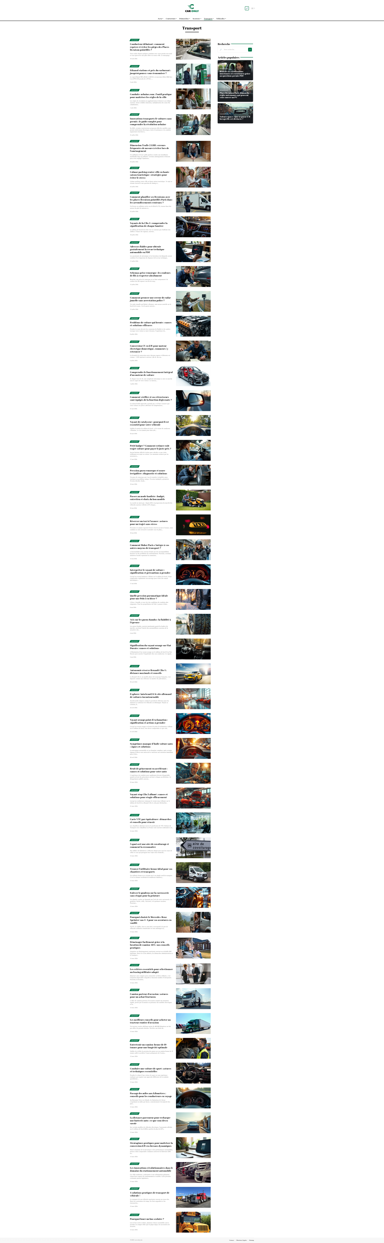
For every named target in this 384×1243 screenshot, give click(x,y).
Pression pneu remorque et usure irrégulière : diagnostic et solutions (148, 472)
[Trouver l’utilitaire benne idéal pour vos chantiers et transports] (193, 872)
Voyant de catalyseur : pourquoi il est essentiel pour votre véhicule (149, 423)
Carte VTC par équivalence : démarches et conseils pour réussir (151, 821)
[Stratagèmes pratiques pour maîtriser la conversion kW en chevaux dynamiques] (193, 1147)
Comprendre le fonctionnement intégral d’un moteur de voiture (151, 373)
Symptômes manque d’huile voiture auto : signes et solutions (151, 745)
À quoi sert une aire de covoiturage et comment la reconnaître (149, 845)
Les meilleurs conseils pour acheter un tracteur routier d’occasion (150, 1021)
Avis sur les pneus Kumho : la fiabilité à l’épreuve (150, 621)
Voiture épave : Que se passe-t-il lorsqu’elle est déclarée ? (235, 117)
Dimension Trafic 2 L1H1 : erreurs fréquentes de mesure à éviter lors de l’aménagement (149, 148)
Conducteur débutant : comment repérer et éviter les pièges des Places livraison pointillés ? (149, 47)
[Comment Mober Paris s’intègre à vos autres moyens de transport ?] (193, 549)
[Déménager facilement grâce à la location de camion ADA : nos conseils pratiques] (193, 948)
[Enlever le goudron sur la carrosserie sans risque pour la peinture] (193, 897)
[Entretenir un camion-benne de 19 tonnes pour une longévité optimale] (193, 1048)
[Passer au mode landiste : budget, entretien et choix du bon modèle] (193, 500)
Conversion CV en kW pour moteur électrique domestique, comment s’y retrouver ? (149, 348)
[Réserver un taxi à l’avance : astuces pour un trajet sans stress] (193, 524)
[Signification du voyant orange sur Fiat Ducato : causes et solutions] (193, 649)
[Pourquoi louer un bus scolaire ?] (193, 1222)
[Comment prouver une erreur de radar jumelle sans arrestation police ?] (193, 301)
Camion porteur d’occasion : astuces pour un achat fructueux (149, 995)
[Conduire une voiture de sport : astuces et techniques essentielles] (193, 1073)
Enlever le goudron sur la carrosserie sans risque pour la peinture (149, 894)
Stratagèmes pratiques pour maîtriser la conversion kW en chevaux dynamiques (151, 1144)
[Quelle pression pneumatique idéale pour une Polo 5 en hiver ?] (193, 599)
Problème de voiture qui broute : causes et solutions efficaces (151, 324)
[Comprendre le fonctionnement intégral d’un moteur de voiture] (193, 375)
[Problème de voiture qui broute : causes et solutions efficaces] (193, 326)
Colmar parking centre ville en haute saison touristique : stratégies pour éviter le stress (149, 175)
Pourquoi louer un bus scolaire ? (147, 1218)
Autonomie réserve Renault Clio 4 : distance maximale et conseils (148, 672)
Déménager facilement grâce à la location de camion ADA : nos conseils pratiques (150, 945)
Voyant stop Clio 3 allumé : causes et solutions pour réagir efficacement (149, 796)
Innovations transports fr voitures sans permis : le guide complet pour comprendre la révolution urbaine (151, 121)
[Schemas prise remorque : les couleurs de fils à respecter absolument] (193, 276)
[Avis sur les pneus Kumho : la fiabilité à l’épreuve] (193, 624)
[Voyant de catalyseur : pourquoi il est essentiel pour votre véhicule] (193, 425)
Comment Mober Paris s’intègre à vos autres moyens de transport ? (149, 546)
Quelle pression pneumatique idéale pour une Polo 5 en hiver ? (149, 597)
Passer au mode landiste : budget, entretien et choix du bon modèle (147, 498)
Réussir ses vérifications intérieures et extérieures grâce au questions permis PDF (235, 73)
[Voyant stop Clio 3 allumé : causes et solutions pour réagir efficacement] (193, 798)
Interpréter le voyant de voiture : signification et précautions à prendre (150, 571)
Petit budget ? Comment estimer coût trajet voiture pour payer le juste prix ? (150, 447)
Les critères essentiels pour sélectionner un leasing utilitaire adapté (151, 971)
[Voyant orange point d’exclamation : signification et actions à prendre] (193, 723)
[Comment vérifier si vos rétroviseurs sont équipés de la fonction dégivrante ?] (193, 400)
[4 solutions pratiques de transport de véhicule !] (193, 1197)
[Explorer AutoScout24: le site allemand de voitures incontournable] (193, 698)
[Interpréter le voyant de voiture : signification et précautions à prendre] (193, 574)
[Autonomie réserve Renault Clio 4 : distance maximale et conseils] (193, 673)
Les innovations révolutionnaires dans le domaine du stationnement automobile (151, 1169)
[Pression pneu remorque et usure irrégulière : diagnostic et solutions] (193, 475)
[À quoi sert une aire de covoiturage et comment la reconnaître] (193, 847)
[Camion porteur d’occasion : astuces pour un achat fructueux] (193, 998)
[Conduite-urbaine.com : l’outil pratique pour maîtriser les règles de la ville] (193, 98)
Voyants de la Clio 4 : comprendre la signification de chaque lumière (149, 224)
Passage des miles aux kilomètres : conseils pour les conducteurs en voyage (151, 1095)
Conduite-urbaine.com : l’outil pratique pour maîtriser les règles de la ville (151, 96)
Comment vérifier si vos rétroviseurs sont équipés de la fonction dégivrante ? (151, 398)
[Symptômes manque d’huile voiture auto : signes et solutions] (193, 748)
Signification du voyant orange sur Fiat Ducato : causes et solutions (150, 647)
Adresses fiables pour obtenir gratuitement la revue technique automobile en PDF (147, 249)
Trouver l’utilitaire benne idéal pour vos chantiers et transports (151, 870)
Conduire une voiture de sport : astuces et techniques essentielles (150, 1070)
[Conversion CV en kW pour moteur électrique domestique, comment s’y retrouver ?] (193, 351)
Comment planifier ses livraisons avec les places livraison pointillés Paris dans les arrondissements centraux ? (151, 199)
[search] (247, 8)
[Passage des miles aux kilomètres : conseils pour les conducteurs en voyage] (193, 1098)
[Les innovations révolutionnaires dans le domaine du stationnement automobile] (193, 1172)
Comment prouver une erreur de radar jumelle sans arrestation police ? (150, 299)
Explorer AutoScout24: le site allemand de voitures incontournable (151, 695)
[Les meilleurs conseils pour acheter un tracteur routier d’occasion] (193, 1023)
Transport (134, 40)
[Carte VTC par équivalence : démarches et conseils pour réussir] (193, 823)
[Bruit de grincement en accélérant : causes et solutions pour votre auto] (193, 773)
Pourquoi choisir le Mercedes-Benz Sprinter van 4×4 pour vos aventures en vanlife (151, 920)
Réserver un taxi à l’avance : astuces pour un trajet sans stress (149, 522)
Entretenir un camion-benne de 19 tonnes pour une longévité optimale (148, 1046)
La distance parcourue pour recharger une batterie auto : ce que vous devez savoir (150, 1120)
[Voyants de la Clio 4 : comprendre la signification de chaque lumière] (193, 226)
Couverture (224, 114)
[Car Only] (192, 8)
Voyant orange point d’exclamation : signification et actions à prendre (149, 721)
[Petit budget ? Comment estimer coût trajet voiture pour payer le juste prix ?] (193, 450)
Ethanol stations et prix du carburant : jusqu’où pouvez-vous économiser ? (150, 72)
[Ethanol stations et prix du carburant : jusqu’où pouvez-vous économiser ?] (193, 74)
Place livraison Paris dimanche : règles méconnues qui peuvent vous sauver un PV (235, 95)
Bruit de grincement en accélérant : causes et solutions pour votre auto (149, 770)
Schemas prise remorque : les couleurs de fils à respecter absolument (150, 274)
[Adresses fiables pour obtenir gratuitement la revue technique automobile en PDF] (193, 251)
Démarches (224, 69)
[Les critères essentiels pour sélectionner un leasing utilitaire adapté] (193, 973)
